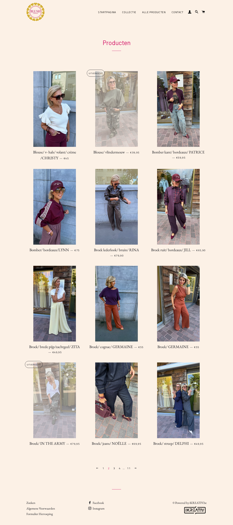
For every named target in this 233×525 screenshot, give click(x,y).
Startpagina (107, 12)
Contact (177, 12)
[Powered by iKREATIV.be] (195, 514)
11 (129, 468)
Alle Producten (154, 12)
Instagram (98, 508)
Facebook (98, 503)
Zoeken (30, 503)
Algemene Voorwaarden (40, 508)
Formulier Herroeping (39, 514)
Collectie (129, 12)
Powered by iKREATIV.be (191, 503)
